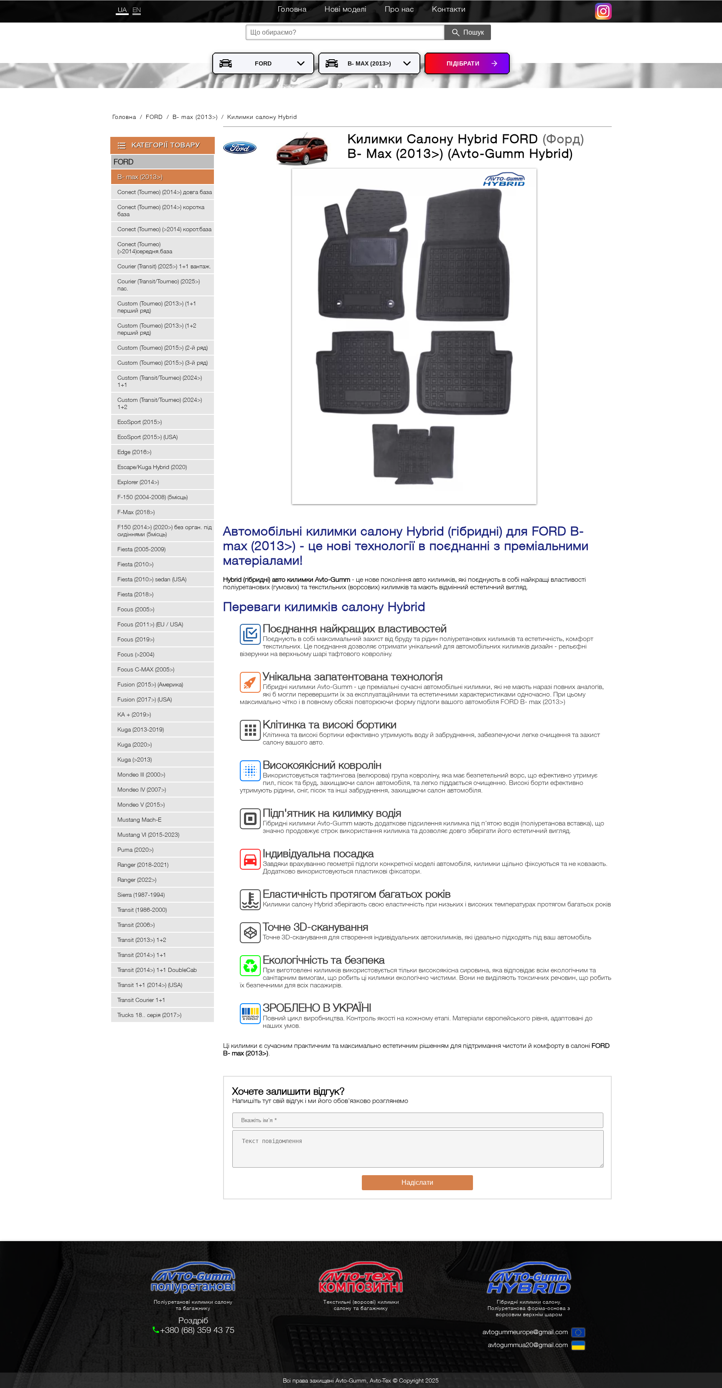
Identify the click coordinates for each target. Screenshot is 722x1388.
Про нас (399, 9)
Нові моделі (345, 9)
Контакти (448, 9)
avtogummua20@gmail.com (528, 1344)
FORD (154, 116)
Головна (292, 9)
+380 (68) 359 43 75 (197, 1330)
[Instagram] (603, 14)
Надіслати (417, 1182)
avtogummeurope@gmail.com (525, 1331)
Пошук (473, 32)
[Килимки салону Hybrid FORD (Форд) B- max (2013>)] (413, 337)
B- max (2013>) (195, 116)
